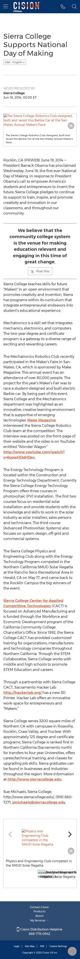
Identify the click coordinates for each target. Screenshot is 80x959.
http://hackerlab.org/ (22, 693)
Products (40, 911)
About (39, 915)
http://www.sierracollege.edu (35, 779)
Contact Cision (39, 907)
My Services (38, 920)
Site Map (30, 946)
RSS (42, 946)
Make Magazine (41, 420)
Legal (17, 946)
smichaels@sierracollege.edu (39, 802)
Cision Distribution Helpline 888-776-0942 (40, 931)
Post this (42, 271)
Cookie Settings (58, 946)
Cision (45, 952)
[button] (63, 6)
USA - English (14, 62)
